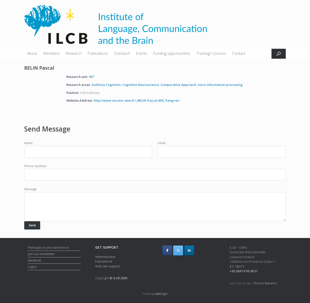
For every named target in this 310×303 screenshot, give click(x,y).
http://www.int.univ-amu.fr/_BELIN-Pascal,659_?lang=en (136, 100)
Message (30, 189)
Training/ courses (211, 53)
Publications (98, 53)
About (32, 53)
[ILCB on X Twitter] (178, 250)
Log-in (32, 266)
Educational (103, 261)
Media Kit (34, 260)
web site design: (253, 283)
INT (91, 76)
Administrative (105, 256)
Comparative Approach (178, 84)
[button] (278, 54)
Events (141, 53)
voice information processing (220, 84)
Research (74, 53)
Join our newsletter (41, 254)
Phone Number (35, 166)
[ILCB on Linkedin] (189, 250)
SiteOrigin (161, 293)
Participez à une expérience (48, 247)
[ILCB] (115, 24)
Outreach (122, 53)
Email (161, 143)
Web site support (107, 266)
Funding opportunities (171, 53)
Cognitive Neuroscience (140, 84)
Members (51, 53)
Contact (238, 53)
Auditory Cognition (106, 84)
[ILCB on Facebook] (167, 250)
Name (28, 143)
